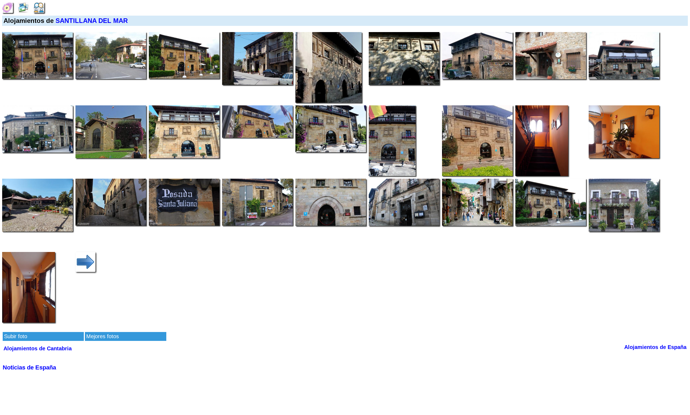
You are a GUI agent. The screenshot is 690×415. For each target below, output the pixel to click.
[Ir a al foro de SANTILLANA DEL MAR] (38, 7)
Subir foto (15, 336)
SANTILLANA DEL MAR (92, 20)
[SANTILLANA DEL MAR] (7, 7)
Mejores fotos (102, 336)
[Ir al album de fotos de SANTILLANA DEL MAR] (23, 7)
